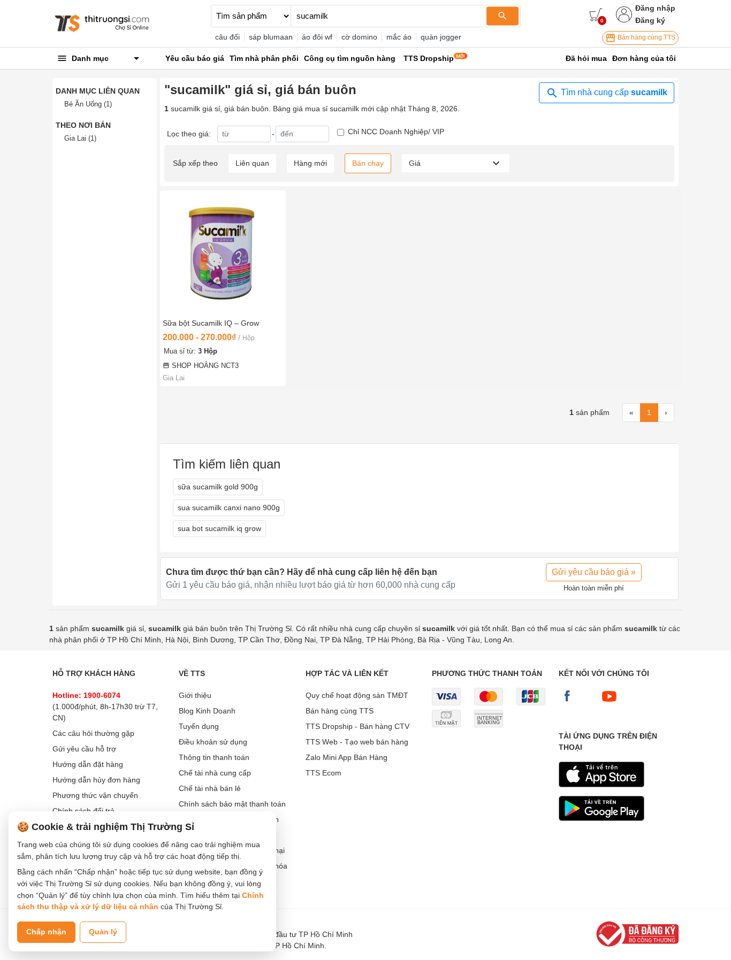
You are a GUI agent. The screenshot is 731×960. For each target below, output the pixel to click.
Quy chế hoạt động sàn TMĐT (357, 695)
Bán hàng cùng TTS (645, 37)
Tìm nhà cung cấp (613, 92)
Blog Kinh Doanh (207, 710)
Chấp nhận (46, 931)
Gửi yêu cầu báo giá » (594, 572)
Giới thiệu (195, 695)
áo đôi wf (317, 37)
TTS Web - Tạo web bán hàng (357, 742)
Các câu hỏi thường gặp (93, 733)
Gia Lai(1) (80, 138)
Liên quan (252, 163)
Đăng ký (650, 20)
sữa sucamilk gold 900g (218, 486)
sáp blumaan (271, 37)
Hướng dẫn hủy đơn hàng (96, 779)
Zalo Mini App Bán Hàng (346, 757)
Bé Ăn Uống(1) (88, 104)
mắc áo (399, 37)
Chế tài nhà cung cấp (215, 773)
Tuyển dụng (199, 726)
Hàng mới (310, 163)
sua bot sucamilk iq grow (219, 528)
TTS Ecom (323, 773)
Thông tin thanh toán (214, 757)
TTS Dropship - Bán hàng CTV (357, 726)
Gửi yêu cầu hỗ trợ (84, 748)
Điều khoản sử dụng (213, 742)
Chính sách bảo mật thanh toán (232, 804)
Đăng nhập (655, 8)
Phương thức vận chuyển (95, 795)
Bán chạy (368, 163)
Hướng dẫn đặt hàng (87, 764)
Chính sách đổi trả (83, 811)
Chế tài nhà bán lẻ (210, 788)
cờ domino (359, 37)
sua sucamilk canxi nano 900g (229, 507)
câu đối (227, 37)
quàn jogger (441, 37)
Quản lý (103, 931)
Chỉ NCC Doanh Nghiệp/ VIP (396, 131)
